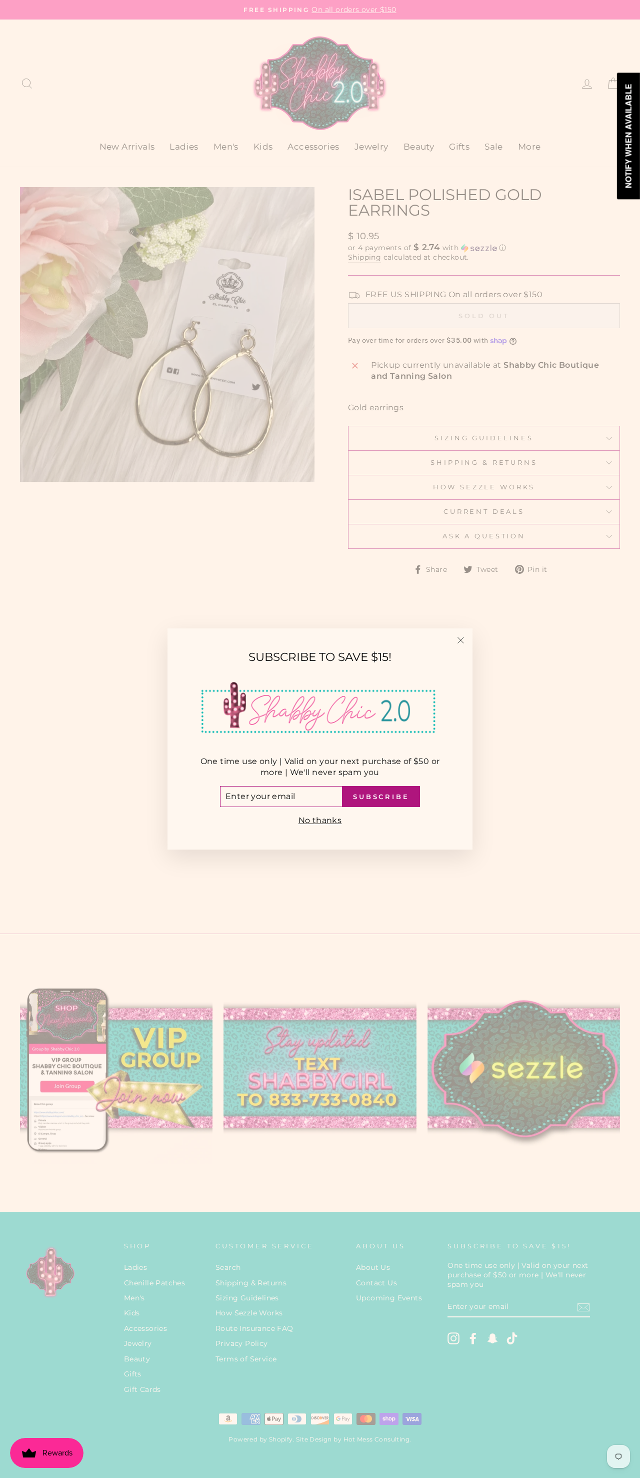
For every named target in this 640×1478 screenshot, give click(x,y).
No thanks (320, 820)
